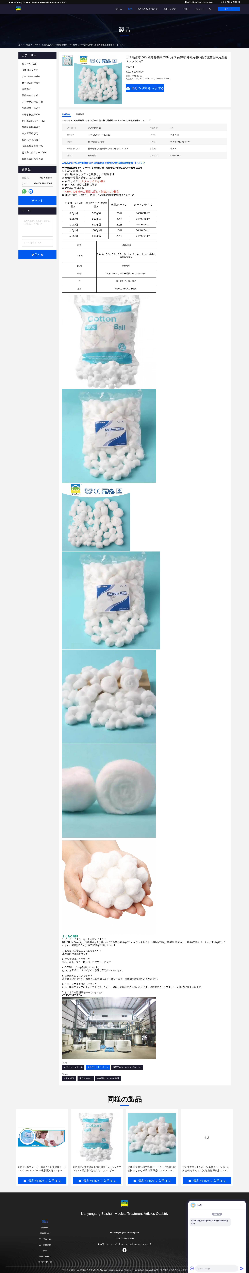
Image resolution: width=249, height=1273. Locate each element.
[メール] (31, 191)
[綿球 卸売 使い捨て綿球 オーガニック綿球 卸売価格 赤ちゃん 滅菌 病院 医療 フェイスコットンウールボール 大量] (97, 1137)
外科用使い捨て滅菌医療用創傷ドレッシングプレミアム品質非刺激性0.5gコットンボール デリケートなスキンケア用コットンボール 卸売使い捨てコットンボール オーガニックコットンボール (42, 1169)
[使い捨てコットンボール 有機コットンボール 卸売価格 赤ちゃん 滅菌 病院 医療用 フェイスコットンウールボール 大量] (152, 1137)
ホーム (119, 9)
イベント (186, 9)
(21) (31, 95)
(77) (26, 89)
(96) (31, 76)
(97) (31, 108)
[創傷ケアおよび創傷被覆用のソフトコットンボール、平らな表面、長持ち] (207, 1137)
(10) (31, 114)
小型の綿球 (69, 1078)
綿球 (36, 45)
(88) (31, 83)
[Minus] (242, 1205)
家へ (20, 45)
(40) (33, 121)
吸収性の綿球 (86, 1078)
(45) (30, 133)
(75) (32, 102)
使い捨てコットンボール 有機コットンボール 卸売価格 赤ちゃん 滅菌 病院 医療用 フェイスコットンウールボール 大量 (151, 1169)
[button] (21, 1144)
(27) (31, 127)
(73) (32, 146)
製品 (130, 9)
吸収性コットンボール (98, 1067)
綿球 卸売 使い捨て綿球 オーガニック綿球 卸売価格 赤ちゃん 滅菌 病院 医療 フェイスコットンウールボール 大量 (97, 1169)
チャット (229, 9)
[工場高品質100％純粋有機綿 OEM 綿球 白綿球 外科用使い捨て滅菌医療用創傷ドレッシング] (98, 79)
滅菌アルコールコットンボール (127, 1067)
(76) (34, 152)
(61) (32, 159)
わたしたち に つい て (148, 9)
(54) (31, 140)
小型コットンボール (73, 1067)
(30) (30, 70)
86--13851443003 (231, 2)
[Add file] (192, 1268)
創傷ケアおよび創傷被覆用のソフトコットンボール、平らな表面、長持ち (207, 1169)
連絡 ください (169, 9)
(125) (29, 64)
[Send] (241, 1268)
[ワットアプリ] (24, 191)
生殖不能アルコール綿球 (108, 1078)
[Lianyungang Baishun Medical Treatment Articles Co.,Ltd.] (18, 8)
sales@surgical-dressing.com (201, 2)
